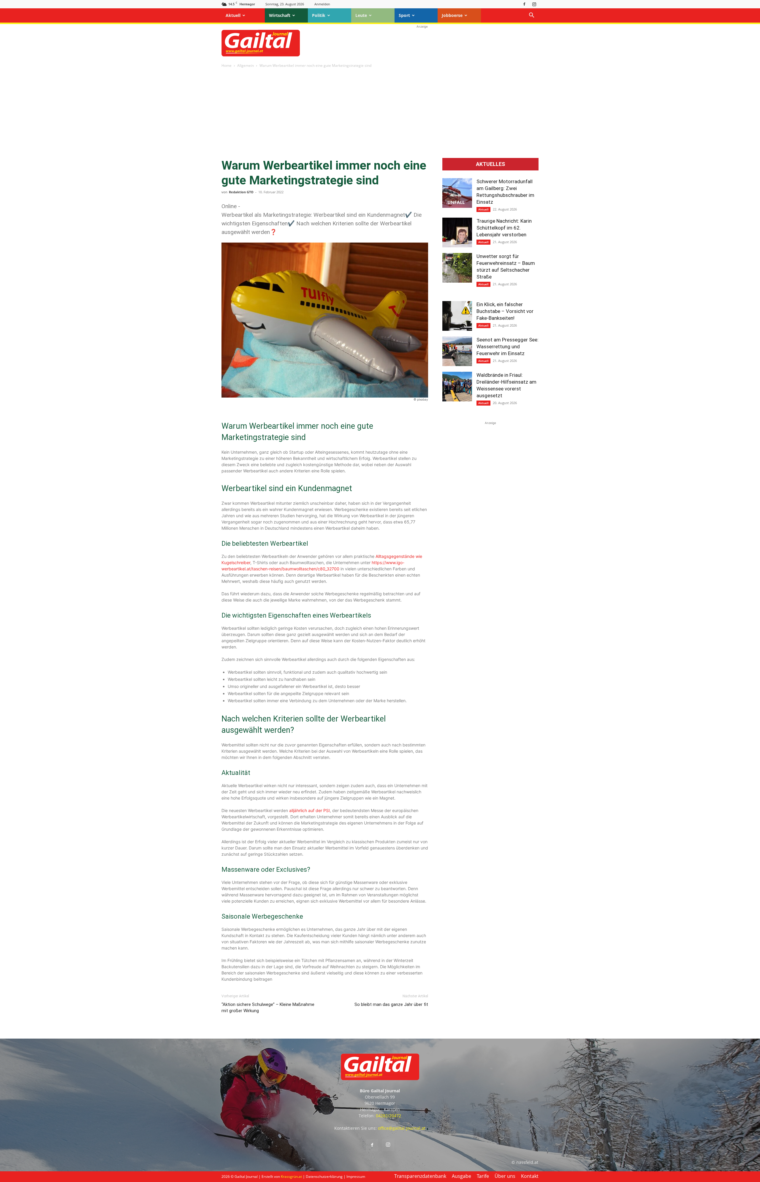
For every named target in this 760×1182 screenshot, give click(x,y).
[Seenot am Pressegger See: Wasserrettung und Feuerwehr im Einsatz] (457, 351)
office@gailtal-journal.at (401, 1128)
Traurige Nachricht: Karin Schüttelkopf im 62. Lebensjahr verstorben (504, 228)
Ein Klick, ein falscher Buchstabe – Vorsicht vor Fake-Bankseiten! (504, 311)
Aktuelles (490, 164)
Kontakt (530, 1176)
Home (226, 65)
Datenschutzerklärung (324, 1176)
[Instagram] (534, 4)
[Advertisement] (422, 43)
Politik (318, 15)
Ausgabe (461, 1176)
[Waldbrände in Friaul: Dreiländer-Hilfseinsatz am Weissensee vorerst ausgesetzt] (457, 386)
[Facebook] (524, 4)
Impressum (355, 1176)
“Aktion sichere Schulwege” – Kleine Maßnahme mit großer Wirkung (267, 1007)
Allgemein (245, 65)
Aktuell (233, 15)
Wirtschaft (279, 15)
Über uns (505, 1176)
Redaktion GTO (241, 192)
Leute (361, 15)
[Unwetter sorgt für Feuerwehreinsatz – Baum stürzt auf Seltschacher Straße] (457, 268)
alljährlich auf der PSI (309, 810)
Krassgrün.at (291, 1176)
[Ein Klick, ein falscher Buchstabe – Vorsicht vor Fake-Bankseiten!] (457, 316)
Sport (404, 15)
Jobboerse (452, 15)
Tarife (483, 1176)
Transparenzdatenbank (420, 1176)
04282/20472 (388, 1115)
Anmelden (322, 4)
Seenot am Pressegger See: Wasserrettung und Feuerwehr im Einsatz (507, 346)
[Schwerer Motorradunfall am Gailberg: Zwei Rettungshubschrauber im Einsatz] (457, 193)
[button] (531, 16)
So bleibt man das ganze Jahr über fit (391, 1004)
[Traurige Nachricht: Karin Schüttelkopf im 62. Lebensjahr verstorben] (457, 232)
